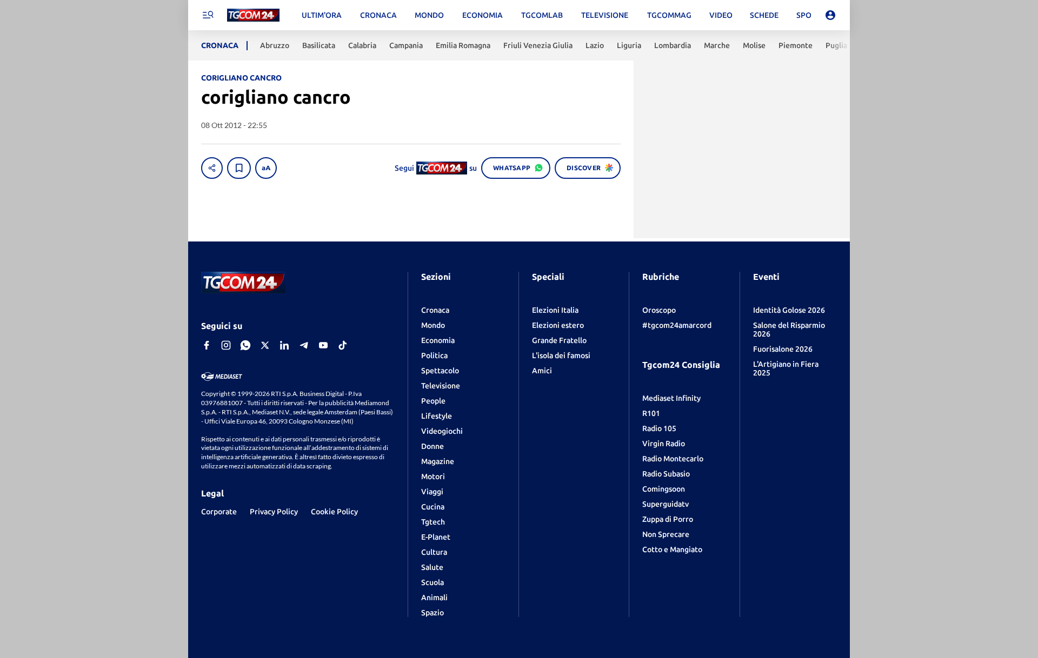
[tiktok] (342, 345)
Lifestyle (436, 416)
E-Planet (435, 537)
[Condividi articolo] (212, 168)
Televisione (440, 385)
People (433, 401)
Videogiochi (442, 431)
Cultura (434, 552)
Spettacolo (440, 370)
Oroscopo (659, 310)
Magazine (437, 461)
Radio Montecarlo (672, 458)
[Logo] (253, 15)
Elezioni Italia (555, 310)
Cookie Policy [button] (334, 511)
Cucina (432, 506)
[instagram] (226, 345)
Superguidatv (665, 504)
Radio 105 (659, 428)
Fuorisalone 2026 (783, 349)
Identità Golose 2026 (789, 310)
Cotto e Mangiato (672, 549)
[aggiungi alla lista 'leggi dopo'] (239, 168)
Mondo (433, 325)
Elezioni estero (558, 325)
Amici (542, 370)
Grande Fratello (559, 340)
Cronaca (435, 310)
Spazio (432, 612)
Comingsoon (663, 489)
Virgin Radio (663, 443)
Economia (438, 340)
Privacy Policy (274, 511)
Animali (434, 597)
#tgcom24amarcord (676, 325)
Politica (434, 355)
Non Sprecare (665, 534)
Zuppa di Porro (667, 519)
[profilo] (830, 15)
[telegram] (303, 345)
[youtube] (323, 345)
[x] (265, 345)
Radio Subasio (666, 473)
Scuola (432, 582)
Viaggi (432, 491)
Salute (432, 567)
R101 (651, 413)
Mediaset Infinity (671, 398)
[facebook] (206, 345)
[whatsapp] (245, 345)
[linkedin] (284, 345)
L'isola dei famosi (561, 355)
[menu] (207, 15)
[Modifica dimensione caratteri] (266, 168)
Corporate (219, 511)
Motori (433, 476)
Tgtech (433, 522)
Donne (432, 446)
